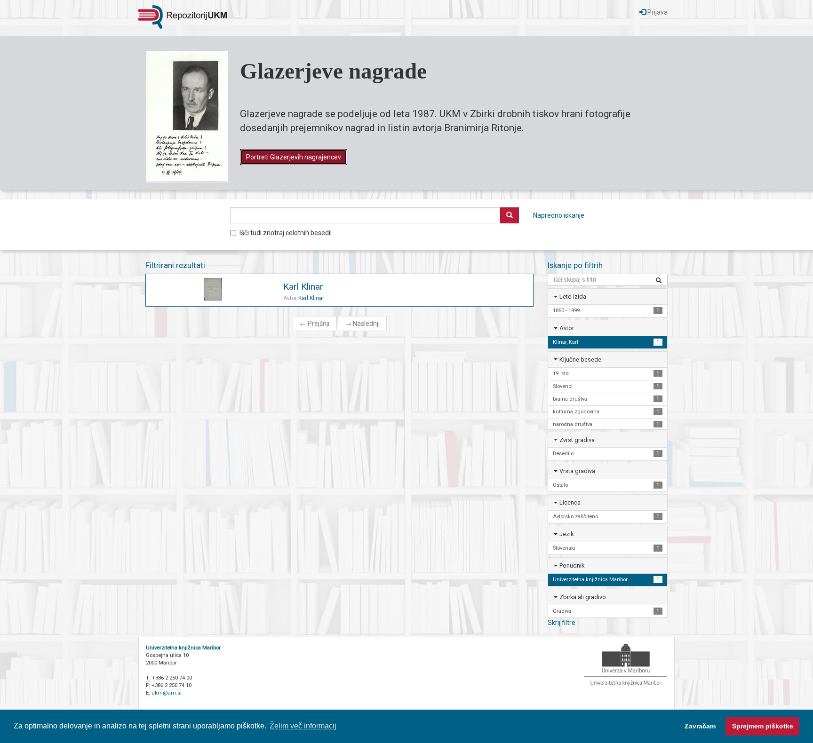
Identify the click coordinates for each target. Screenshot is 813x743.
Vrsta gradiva (577, 470)
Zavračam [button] (700, 726)
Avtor (566, 328)
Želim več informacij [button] (303, 726)
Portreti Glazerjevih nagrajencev (293, 157)
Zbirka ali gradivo (582, 597)
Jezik (566, 533)
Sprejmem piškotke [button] (762, 726)
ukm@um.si (166, 693)
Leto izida (572, 296)
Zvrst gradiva (577, 439)
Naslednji (362, 323)
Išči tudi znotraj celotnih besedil (285, 233)
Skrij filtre (561, 622)
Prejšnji (314, 323)
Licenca (570, 502)
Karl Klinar (303, 286)
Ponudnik (571, 565)
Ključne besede (580, 359)
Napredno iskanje (558, 215)
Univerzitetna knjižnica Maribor (183, 648)
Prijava (657, 12)
